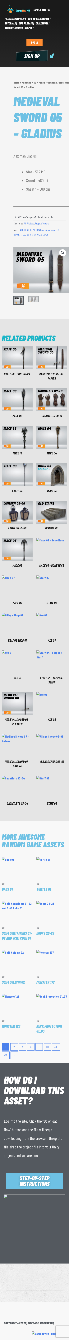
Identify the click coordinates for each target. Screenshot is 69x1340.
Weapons (52, 82)
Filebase (26, 82)
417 (47, 1047)
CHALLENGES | (42, 23)
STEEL (23, 234)
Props (42, 82)
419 (5, 1055)
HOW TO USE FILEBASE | (39, 18)
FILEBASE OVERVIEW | (15, 18)
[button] (62, 252)
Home (16, 82)
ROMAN (16, 234)
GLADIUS (28, 230)
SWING (30, 234)
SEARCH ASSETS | (42, 9)
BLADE (20, 230)
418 (56, 1047)
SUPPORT (29, 28)
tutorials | (11, 23)
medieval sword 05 (50, 230)
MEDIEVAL (37, 230)
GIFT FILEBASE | (26, 23)
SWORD (37, 234)
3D (35, 82)
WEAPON (44, 234)
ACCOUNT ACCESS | (14, 28)
